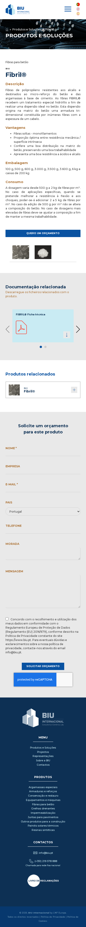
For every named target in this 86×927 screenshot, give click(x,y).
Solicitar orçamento (43, 666)
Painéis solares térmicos (43, 825)
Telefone (14, 525)
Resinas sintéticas (43, 830)
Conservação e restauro (43, 795)
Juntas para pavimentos (43, 817)
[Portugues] (78, 4)
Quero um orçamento (43, 233)
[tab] (41, 347)
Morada (12, 544)
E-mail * (12, 484)
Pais (9, 502)
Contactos (43, 764)
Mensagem (14, 571)
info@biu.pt (46, 852)
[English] (78, 9)
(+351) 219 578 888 (46, 861)
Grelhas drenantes (43, 808)
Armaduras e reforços (43, 791)
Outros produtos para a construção (43, 821)
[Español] (78, 13)
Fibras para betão (43, 804)
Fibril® (49, 29)
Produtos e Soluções (26, 29)
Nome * (11, 448)
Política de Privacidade (53, 917)
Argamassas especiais (43, 787)
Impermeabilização (43, 812)
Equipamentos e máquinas (43, 800)
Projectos (43, 752)
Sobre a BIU (43, 760)
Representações (43, 756)
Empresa (13, 466)
